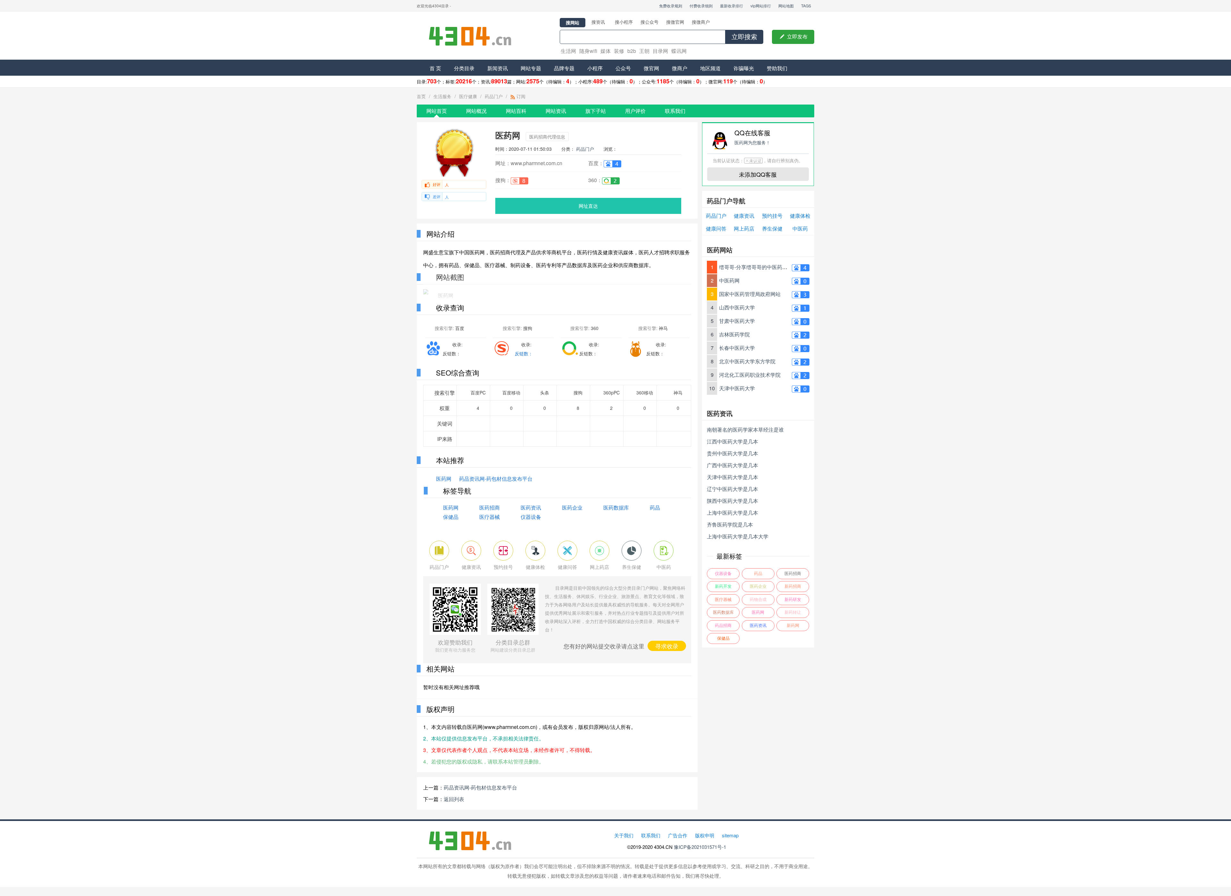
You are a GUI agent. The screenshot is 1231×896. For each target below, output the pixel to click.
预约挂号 (772, 215)
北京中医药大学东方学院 (747, 361)
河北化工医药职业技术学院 (750, 374)
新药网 (793, 625)
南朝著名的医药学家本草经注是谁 (745, 429)
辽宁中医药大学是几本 (732, 489)
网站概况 (476, 110)
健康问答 (716, 228)
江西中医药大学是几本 (732, 441)
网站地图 (786, 5)
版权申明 (704, 835)
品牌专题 (564, 68)
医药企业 (572, 507)
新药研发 (792, 599)
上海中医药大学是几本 (732, 512)
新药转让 (792, 612)
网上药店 (744, 228)
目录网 (660, 51)
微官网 (651, 68)
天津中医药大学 (737, 388)
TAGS (806, 5)
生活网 (568, 51)
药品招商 (723, 625)
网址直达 (588, 205)
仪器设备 (531, 516)
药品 (655, 507)
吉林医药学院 (734, 334)
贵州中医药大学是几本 (732, 453)
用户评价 (635, 110)
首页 (421, 96)
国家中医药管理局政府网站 (750, 294)
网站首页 (436, 110)
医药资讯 (531, 507)
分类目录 (464, 68)
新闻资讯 (497, 68)
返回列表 (454, 799)
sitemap (730, 835)
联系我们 (675, 110)
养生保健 (772, 228)
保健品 (450, 516)
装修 (619, 51)
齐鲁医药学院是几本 (730, 524)
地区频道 (710, 68)
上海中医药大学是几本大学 (737, 536)
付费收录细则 (701, 5)
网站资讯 (556, 110)
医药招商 (489, 507)
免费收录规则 (670, 5)
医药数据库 (616, 507)
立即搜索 (744, 36)
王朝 (644, 51)
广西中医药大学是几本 (732, 465)
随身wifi (588, 51)
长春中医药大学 (737, 347)
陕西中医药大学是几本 (732, 500)
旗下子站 (595, 110)
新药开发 (723, 586)
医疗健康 (468, 96)
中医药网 (729, 280)
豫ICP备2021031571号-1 (700, 846)
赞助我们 (777, 68)
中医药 (800, 228)
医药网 (443, 478)
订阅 (520, 96)
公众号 (623, 68)
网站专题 (531, 68)
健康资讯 (744, 215)
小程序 (595, 68)
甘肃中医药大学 (737, 321)
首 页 (435, 68)
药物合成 (758, 599)
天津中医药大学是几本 (732, 477)
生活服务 (442, 96)
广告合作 (677, 835)
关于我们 (623, 835)
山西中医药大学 (737, 307)
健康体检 (800, 215)
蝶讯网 (679, 51)
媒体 (605, 51)
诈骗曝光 (743, 68)
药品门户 (494, 96)
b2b (631, 51)
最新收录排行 (731, 5)
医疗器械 (489, 516)
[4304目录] (473, 35)
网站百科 (516, 110)
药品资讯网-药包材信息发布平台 (495, 478)
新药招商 (792, 586)
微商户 (679, 68)
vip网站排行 (760, 5)
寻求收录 (666, 646)
